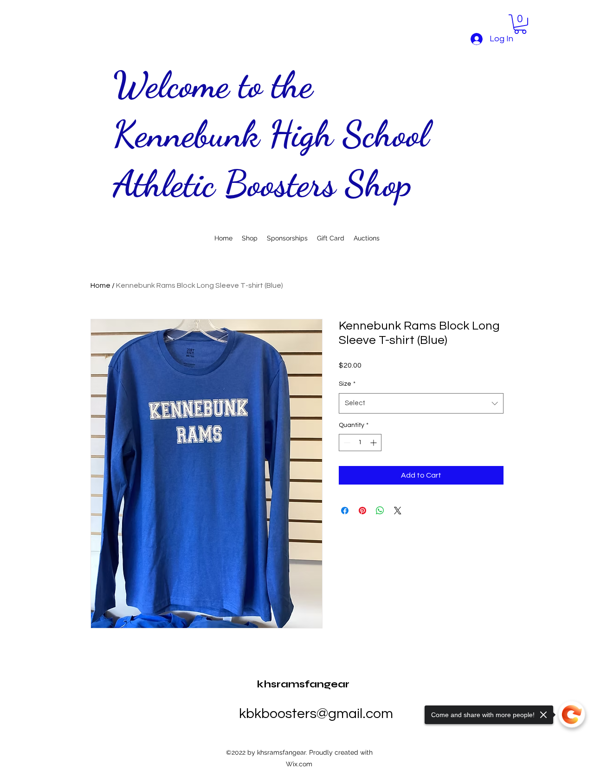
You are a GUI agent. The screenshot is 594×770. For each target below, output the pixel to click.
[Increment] (374, 442)
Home (100, 285)
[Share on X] (397, 510)
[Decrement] (346, 442)
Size (347, 384)
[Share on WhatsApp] (380, 510)
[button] (520, 24)
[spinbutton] (360, 442)
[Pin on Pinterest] (362, 510)
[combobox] (421, 403)
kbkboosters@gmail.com (316, 713)
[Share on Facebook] (344, 510)
